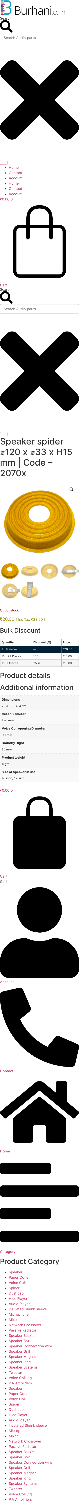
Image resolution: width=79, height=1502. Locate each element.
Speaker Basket (22, 1335)
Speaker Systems (23, 1367)
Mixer (13, 1319)
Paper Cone (18, 1277)
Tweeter (15, 1372)
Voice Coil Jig (20, 1378)
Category (8, 1251)
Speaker (15, 1272)
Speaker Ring (20, 1362)
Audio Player (19, 1304)
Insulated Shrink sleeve (28, 1309)
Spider (14, 1288)
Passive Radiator (22, 1330)
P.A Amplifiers (20, 1383)
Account (16, 178)
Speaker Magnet (22, 1356)
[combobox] (39, 37)
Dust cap (16, 1293)
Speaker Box (19, 1341)
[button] (71, 489)
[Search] (3, 163)
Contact (15, 172)
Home (14, 167)
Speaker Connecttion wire (30, 1346)
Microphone (19, 1314)
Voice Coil (17, 1282)
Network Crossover (25, 1325)
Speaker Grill (19, 1351)
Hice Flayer (18, 1298)
